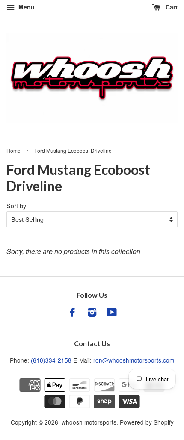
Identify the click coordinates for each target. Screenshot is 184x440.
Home (13, 150)
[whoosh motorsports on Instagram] (92, 313)
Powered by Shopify (147, 422)
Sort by (16, 205)
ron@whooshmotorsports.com (133, 360)
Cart (171, 7)
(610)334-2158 (51, 360)
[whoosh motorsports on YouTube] (112, 313)
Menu (26, 7)
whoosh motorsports (89, 422)
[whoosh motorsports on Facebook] (72, 313)
